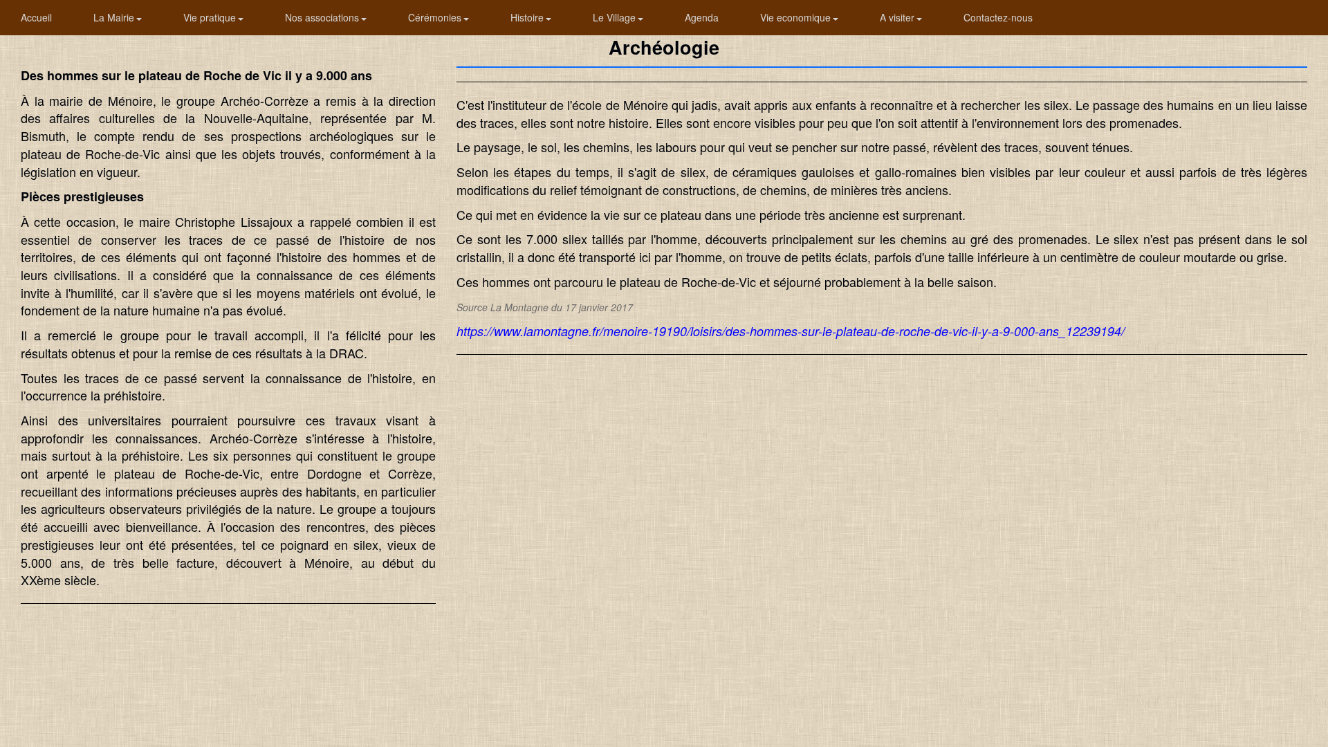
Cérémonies (436, 17)
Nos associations (323, 17)
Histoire (528, 17)
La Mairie (115, 17)
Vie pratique (211, 17)
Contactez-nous (998, 17)
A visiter (898, 17)
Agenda (702, 17)
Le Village (615, 17)
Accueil (36, 17)
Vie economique (796, 17)
